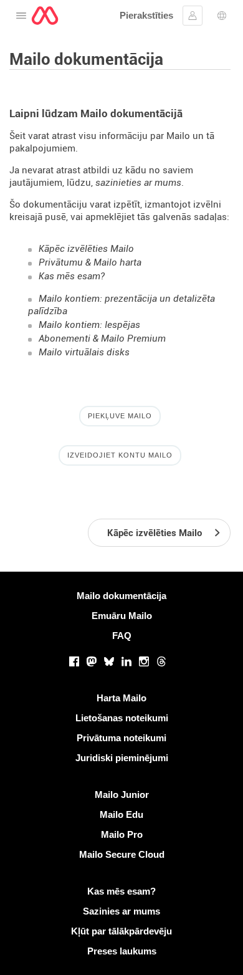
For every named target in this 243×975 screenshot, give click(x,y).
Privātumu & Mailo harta (90, 262)
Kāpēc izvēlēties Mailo (86, 248)
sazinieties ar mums (138, 182)
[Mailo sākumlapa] (45, 15)
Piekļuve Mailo (120, 416)
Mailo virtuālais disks (84, 352)
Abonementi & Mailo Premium (102, 338)
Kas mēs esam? (72, 276)
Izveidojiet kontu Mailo (120, 455)
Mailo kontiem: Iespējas (89, 324)
